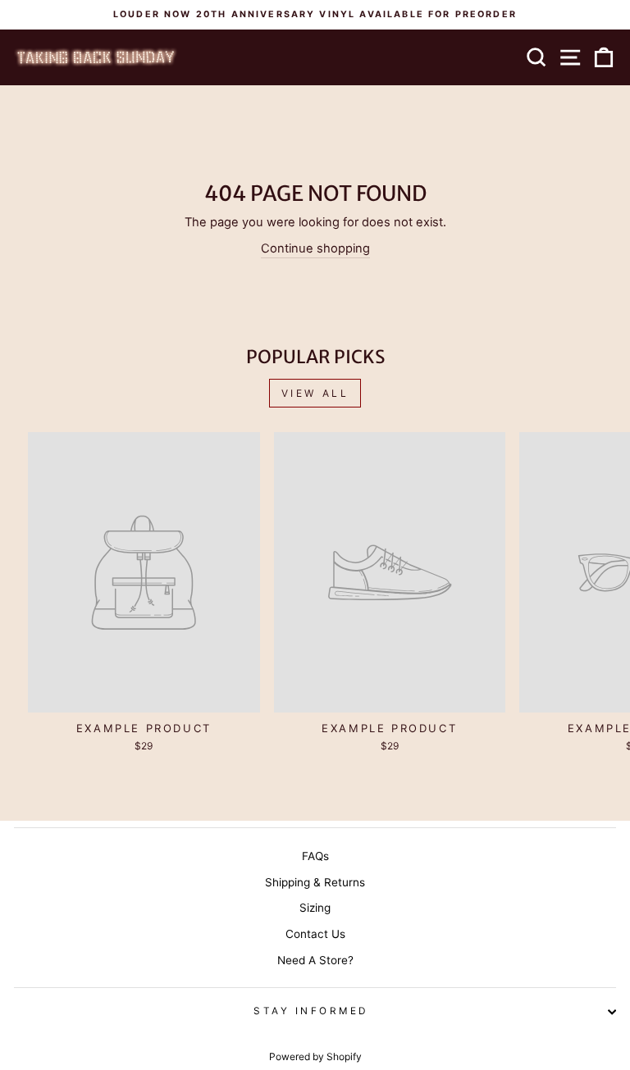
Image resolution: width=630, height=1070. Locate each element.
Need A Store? (315, 960)
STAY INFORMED (310, 1011)
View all (315, 393)
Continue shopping (315, 248)
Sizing (315, 907)
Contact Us (315, 933)
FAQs (315, 856)
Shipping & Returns (315, 882)
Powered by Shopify (315, 1056)
